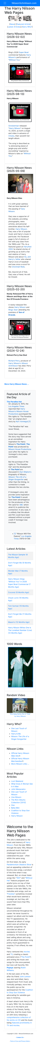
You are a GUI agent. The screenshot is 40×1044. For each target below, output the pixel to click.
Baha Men (15, 808)
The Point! (20, 444)
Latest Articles (14, 27)
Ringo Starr (13, 310)
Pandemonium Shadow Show (19, 864)
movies (27, 951)
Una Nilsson (16, 797)
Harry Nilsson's (14, 363)
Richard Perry (14, 361)
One (13, 805)
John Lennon (25, 976)
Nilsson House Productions (19, 449)
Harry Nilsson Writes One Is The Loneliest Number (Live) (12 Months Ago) (20, 630)
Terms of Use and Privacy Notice (20, 1041)
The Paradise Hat (14, 402)
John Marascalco (18, 789)
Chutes (11, 136)
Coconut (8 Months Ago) (18, 592)
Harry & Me (16, 734)
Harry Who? (27, 27)
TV (11, 954)
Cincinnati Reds (18, 267)
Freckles (10, 894)
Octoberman (13, 126)
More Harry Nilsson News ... (16, 384)
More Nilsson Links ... (20, 764)
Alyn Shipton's (25, 472)
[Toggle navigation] (5, 3)
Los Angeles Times (16, 406)
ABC (21, 505)
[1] (29, 421)
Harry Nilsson (14, 128)
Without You (14, 60)
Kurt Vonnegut (22, 421)
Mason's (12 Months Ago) (19, 622)
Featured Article (23, 24)
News (12, 24)
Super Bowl (24, 52)
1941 (18, 878)
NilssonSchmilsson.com (24, 3)
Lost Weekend (17, 781)
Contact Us (20, 1037)
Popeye (10, 967)
